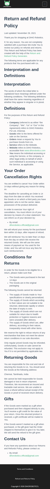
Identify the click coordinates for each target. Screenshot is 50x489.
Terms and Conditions (25, 469)
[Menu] (44, 4)
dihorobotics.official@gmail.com (24, 225)
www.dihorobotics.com (35, 150)
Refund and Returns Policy (25, 479)
